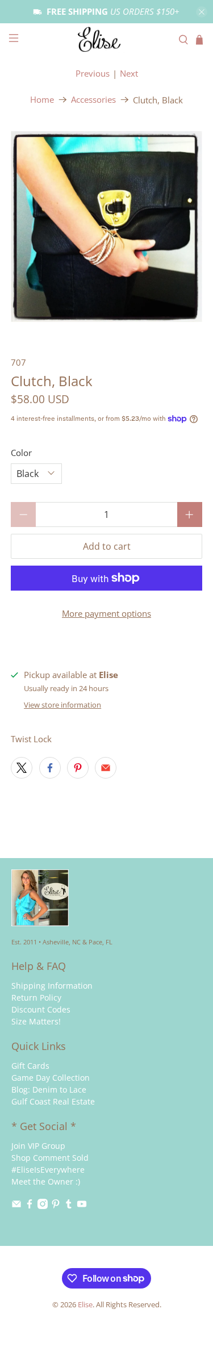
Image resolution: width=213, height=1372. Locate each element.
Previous (93, 73)
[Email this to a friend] (105, 768)
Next (129, 73)
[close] (201, 12)
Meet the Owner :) (45, 1181)
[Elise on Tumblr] (69, 1205)
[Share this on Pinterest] (78, 768)
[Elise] (106, 39)
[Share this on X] (21, 768)
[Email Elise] (16, 1205)
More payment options (106, 613)
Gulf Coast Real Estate (53, 1101)
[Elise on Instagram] (42, 1205)
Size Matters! (36, 1021)
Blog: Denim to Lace (48, 1089)
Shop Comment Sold (50, 1157)
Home (42, 99)
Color (21, 452)
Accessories (93, 99)
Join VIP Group (38, 1145)
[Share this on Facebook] (50, 768)
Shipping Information (52, 985)
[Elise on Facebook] (29, 1205)
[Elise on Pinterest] (56, 1205)
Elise (85, 1305)
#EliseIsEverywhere (48, 1169)
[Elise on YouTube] (82, 1205)
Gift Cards (30, 1065)
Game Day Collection (50, 1077)
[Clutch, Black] (106, 226)
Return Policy (36, 997)
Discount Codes (40, 1009)
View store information (62, 705)
